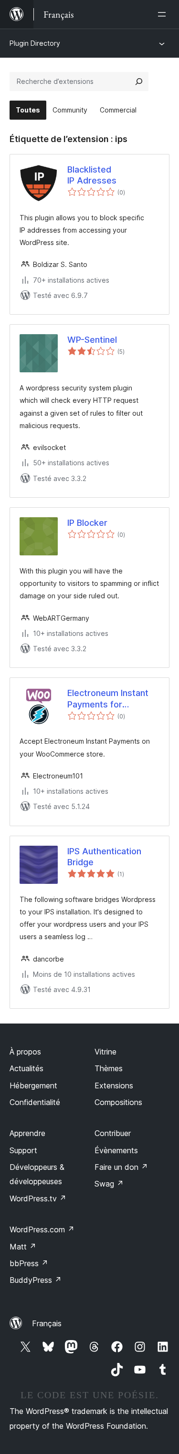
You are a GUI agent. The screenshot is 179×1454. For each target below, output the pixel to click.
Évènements (116, 1150)
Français (47, 1323)
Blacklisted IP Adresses (91, 174)
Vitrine (105, 1051)
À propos (25, 1051)
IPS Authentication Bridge (104, 856)
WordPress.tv (38, 1198)
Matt (23, 1246)
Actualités (26, 1068)
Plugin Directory (35, 43)
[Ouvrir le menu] (163, 14)
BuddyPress (36, 1280)
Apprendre (27, 1133)
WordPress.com (42, 1229)
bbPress (29, 1263)
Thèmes (109, 1068)
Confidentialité (35, 1102)
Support (23, 1150)
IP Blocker (87, 523)
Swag (109, 1183)
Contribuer (113, 1133)
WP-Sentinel (92, 340)
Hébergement (33, 1085)
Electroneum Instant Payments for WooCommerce (107, 699)
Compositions (118, 1102)
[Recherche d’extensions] (138, 81)
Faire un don (121, 1167)
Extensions (114, 1085)
